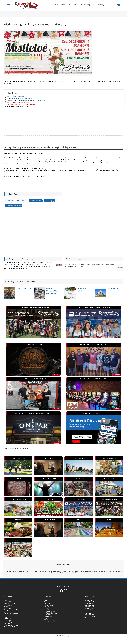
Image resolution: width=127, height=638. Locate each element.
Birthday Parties (49, 602)
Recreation (47, 615)
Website (11, 201)
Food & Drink (88, 611)
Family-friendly (37, 201)
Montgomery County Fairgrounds (22, 98)
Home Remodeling (49, 611)
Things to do (90, 5)
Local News (66, 5)
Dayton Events (8, 605)
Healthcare (47, 608)
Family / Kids (88, 610)
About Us (6, 617)
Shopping (51, 201)
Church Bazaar (112, 288)
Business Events (89, 605)
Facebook (23, 201)
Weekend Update (89, 618)
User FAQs (7, 623)
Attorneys (47, 600)
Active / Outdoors (89, 603)
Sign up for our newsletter (12, 610)
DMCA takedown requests (12, 625)
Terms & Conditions (10, 627)
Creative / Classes (89, 608)
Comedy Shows (89, 607)
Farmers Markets (49, 605)
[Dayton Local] (28, 5)
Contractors (47, 603)
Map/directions (41, 100)
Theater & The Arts (90, 616)
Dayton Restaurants (10, 603)
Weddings (47, 619)
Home (57, 5)
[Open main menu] (8, 5)
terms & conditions (110, 571)
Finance (46, 607)
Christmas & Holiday (15, 206)
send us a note (70, 573)
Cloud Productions (18, 96)
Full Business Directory (51, 621)
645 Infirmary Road (34, 264)
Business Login (8, 622)
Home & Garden (49, 610)
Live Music (87, 613)
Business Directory (9, 602)
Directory (101, 5)
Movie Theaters (89, 615)
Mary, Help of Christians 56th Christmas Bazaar (53, 290)
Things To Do (8, 607)
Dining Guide (78, 5)
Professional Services (50, 613)
